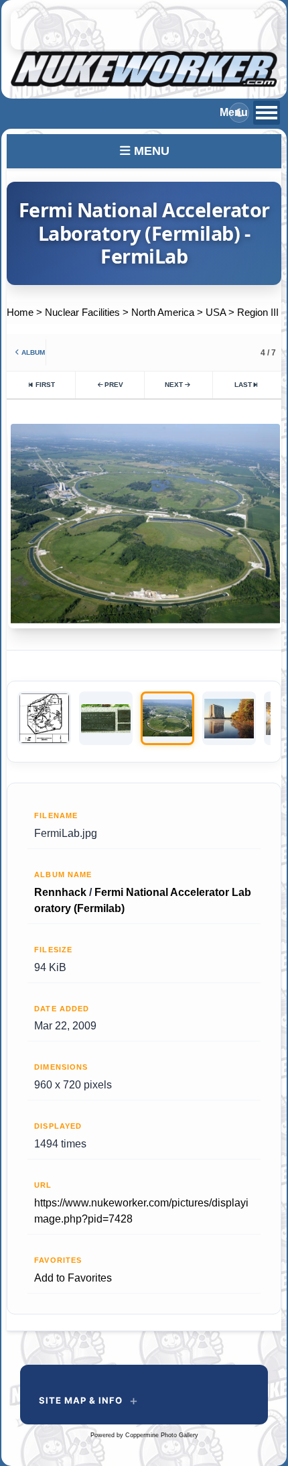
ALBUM (33, 352)
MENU (150, 151)
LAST (243, 384)
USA (216, 312)
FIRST (45, 384)
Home (20, 312)
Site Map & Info (81, 1400)
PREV (113, 384)
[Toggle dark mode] (239, 113)
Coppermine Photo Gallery (161, 1435)
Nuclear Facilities (82, 312)
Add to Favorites (73, 1278)
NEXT (174, 384)
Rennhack (60, 892)
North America (162, 312)
